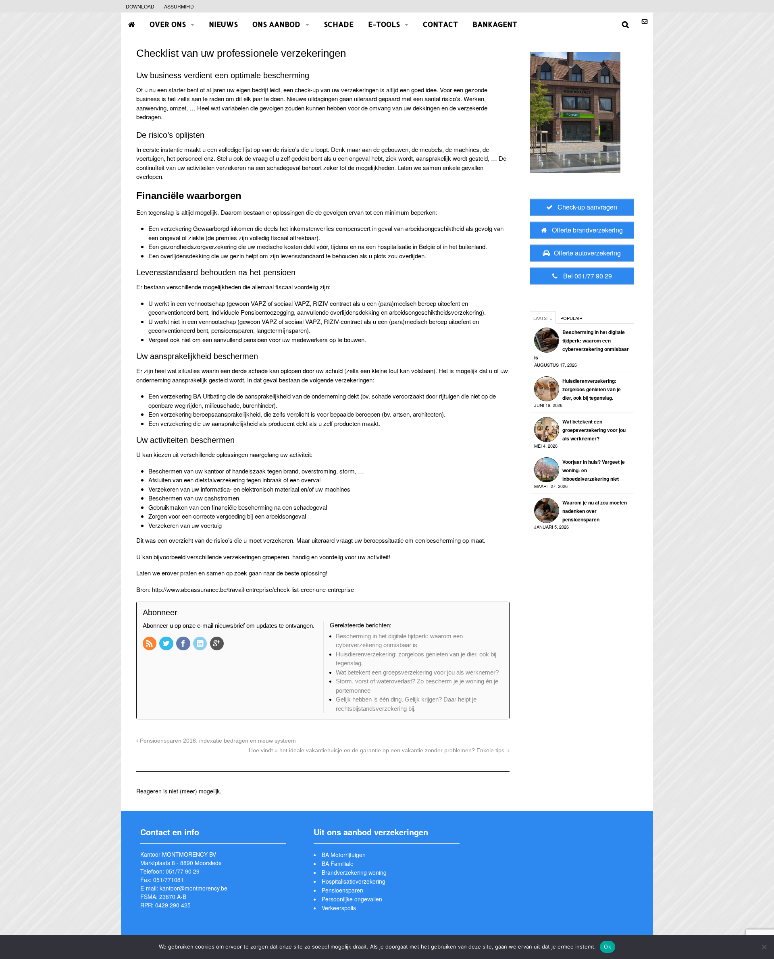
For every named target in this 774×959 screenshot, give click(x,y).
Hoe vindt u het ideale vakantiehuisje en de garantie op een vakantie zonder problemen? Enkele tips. (378, 750)
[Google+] (217, 644)
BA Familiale (338, 863)
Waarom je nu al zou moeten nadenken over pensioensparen (594, 511)
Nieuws (223, 24)
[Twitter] (167, 644)
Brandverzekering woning (354, 872)
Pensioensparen (342, 890)
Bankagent (494, 24)
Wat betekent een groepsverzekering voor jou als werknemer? (594, 430)
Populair (571, 318)
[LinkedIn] (200, 644)
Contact (440, 24)
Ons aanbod (276, 24)
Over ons (168, 24)
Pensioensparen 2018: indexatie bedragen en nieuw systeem (217, 741)
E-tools (384, 24)
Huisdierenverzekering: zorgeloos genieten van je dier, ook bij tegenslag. (591, 389)
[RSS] (150, 644)
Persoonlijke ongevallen (352, 899)
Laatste (542, 318)
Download (140, 6)
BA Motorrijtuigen (344, 855)
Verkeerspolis (339, 908)
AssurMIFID (179, 6)
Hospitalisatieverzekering (353, 881)
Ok (607, 946)
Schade (339, 24)
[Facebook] (183, 644)
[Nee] (764, 947)
